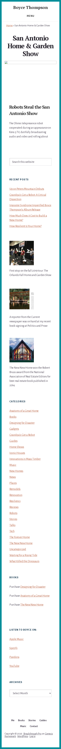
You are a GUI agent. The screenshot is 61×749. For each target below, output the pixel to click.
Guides (13, 441)
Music (12, 465)
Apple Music (16, 639)
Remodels (14, 489)
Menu (30, 16)
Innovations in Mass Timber (25, 459)
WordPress (22, 736)
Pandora (14, 657)
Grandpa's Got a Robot (22, 435)
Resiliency (15, 501)
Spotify (13, 648)
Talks (12, 525)
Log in (32, 736)
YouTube (14, 666)
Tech (11, 531)
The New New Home (21, 543)
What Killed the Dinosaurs (24, 561)
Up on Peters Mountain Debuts (26, 188)
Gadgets (14, 429)
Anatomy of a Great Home (24, 410)
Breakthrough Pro (32, 733)
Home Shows (16, 447)
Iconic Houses (17, 453)
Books (12, 416)
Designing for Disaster (22, 422)
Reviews (14, 507)
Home (9, 25)
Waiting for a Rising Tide (23, 555)
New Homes (16, 471)
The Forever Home (19, 537)
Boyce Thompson (30, 7)
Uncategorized (17, 549)
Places (13, 483)
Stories (13, 519)
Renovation (15, 495)
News (12, 477)
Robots (13, 513)
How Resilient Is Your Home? (25, 226)
